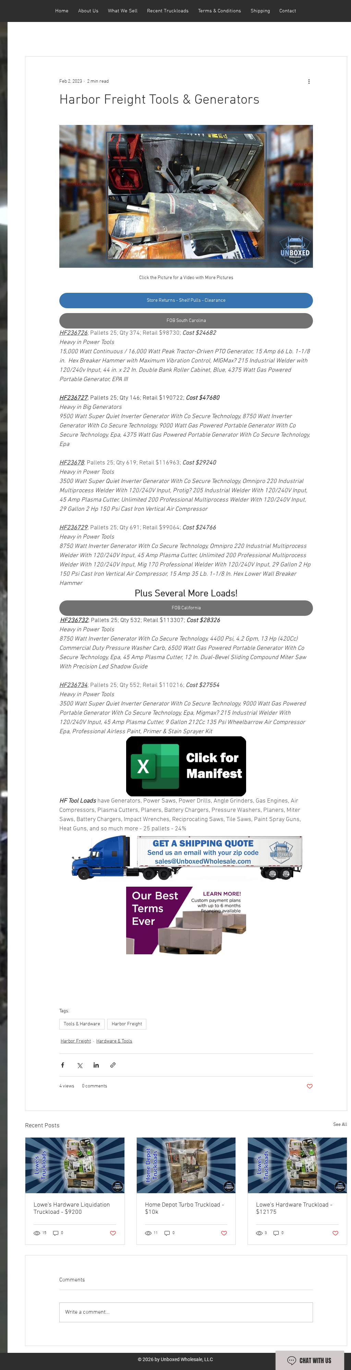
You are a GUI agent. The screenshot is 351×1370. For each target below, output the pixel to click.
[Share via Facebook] (62, 1065)
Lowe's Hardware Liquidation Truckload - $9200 (72, 1208)
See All (340, 1125)
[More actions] (309, 81)
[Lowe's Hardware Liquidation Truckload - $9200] (74, 1165)
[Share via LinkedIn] (96, 1065)
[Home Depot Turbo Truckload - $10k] (186, 1165)
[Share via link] (113, 1065)
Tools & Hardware (82, 1024)
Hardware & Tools (114, 1041)
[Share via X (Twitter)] (79, 1065)
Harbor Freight (127, 1024)
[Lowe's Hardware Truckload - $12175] (297, 1165)
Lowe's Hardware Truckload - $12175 (294, 1208)
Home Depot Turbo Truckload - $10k (184, 1208)
